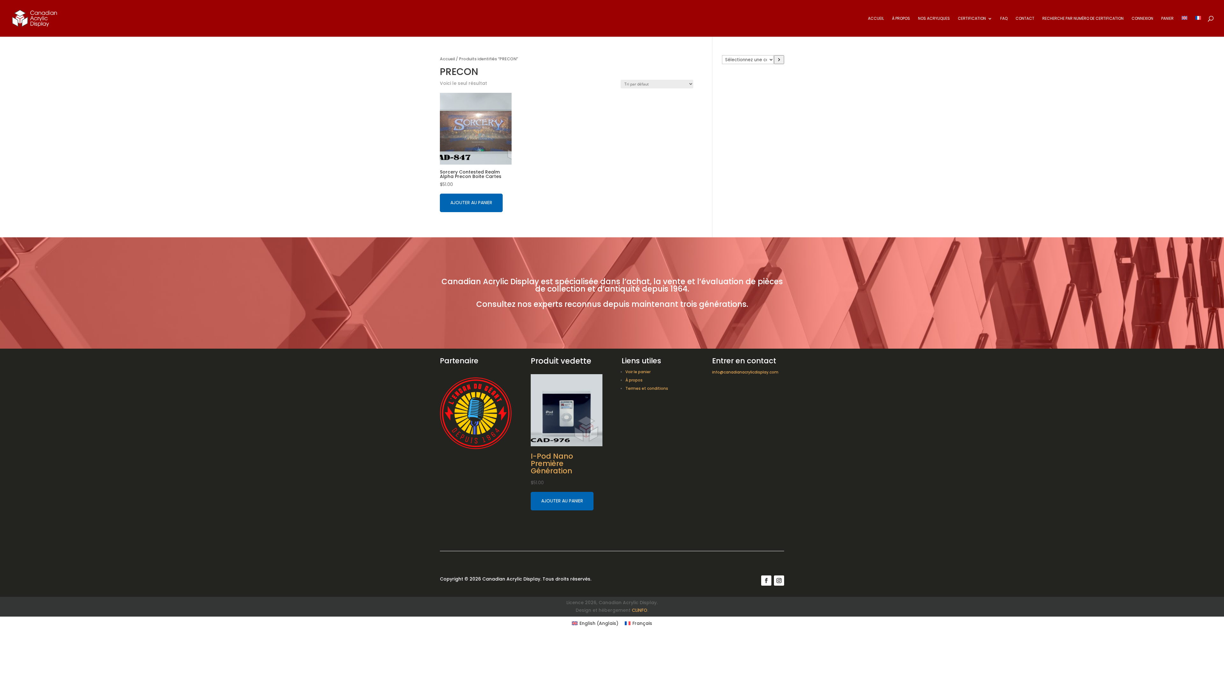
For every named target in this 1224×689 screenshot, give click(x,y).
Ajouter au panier (471, 202)
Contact (1025, 18)
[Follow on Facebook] (766, 580)
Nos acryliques (934, 18)
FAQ (1004, 18)
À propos (901, 18)
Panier (1167, 18)
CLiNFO (639, 610)
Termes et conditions (646, 388)
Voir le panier (638, 371)
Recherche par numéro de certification (1083, 18)
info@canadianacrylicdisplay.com (745, 372)
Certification (972, 18)
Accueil (876, 18)
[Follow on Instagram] (779, 580)
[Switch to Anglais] (1184, 26)
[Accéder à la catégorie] (779, 59)
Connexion (1142, 18)
